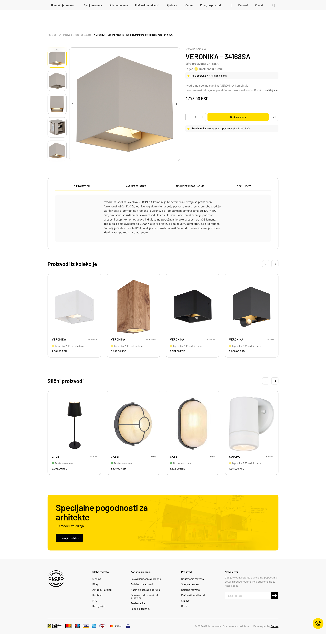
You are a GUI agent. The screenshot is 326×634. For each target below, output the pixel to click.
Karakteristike (136, 186)
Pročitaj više (271, 89)
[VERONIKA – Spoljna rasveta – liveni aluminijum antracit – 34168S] (251, 307)
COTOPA (234, 456)
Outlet (185, 606)
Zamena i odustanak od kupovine (144, 596)
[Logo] (56, 578)
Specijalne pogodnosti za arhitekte (102, 512)
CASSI (115, 456)
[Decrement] (203, 117)
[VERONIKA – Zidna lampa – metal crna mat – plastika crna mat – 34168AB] (192, 307)
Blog (95, 584)
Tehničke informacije (190, 186)
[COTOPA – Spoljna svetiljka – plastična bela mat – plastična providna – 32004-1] (251, 424)
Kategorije (98, 606)
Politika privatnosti (142, 584)
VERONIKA (59, 339)
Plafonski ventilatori (193, 595)
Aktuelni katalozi (102, 589)
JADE (55, 456)
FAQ (94, 600)
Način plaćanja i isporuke (145, 589)
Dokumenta (244, 186)
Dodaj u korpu (238, 117)
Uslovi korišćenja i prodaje (146, 578)
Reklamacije (138, 603)
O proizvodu (82, 186)
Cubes (274, 626)
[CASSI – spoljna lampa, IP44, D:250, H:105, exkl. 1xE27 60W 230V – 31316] (133, 424)
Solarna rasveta (190, 589)
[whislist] (274, 117)
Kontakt (97, 595)
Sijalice (185, 600)
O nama (96, 578)
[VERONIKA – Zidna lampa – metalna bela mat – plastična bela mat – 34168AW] (74, 307)
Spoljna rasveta (195, 48)
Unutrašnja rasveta (192, 578)
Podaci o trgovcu (140, 608)
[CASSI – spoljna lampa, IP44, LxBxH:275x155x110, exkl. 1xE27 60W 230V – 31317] (192, 424)
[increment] (189, 117)
